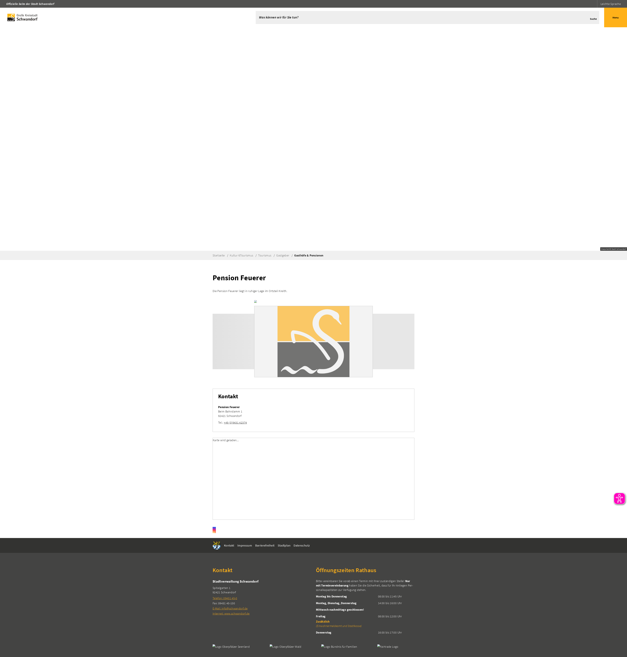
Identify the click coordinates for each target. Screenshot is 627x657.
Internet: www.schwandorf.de (231, 613)
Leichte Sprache (611, 4)
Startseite (219, 255)
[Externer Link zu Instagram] (214, 530)
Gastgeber (282, 255)
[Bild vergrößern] (313, 341)
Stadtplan (284, 545)
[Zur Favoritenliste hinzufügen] (255, 301)
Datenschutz (302, 545)
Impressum (244, 545)
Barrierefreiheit (265, 545)
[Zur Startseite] (123, 17)
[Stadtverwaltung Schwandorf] (262, 597)
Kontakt (229, 545)
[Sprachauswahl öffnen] (594, 4)
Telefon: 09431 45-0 (225, 598)
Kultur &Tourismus (241, 255)
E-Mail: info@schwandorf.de (230, 608)
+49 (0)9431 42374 (235, 422)
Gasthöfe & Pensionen (308, 255)
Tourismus (264, 255)
